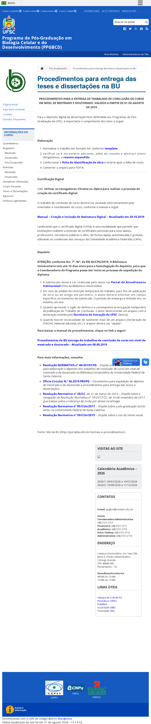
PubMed (102, 604)
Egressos (8, 196)
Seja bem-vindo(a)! (14, 109)
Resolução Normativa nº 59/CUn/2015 (69, 415)
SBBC (113, 607)
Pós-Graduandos (58, 68)
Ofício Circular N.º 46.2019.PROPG (66, 381)
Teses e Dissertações (15, 191)
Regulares (9, 148)
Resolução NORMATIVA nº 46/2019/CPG (70, 365)
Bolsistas (8, 167)
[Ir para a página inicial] (41, 68)
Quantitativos (10, 143)
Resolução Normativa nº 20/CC (64, 394)
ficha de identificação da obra (82, 162)
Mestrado (10, 153)
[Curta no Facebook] (124, 28)
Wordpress (65, 718)
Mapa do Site (129, 11)
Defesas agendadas (15, 200)
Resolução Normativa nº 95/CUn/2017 (69, 406)
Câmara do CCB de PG (109, 597)
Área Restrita (111, 54)
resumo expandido (76, 157)
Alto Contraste (111, 11)
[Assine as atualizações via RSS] (146, 28)
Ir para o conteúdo (11, 11)
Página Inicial (10, 104)
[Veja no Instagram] (141, 28)
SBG (112, 610)
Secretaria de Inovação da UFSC (95, 314)
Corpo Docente (12, 186)
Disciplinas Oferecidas (16, 181)
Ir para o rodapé (67, 11)
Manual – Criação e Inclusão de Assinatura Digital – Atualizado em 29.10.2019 (90, 217)
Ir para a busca (49, 11)
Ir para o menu (30, 11)
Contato (7, 114)
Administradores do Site (135, 54)
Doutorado (11, 157)
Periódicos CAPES (107, 601)
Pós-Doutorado (14, 162)
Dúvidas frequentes (14, 119)
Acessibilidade (91, 11)
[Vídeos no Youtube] (135, 28)
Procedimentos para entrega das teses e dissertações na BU (104, 68)
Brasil (11, 3)
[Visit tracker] (98, 457)
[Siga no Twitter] (130, 28)
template (111, 148)
